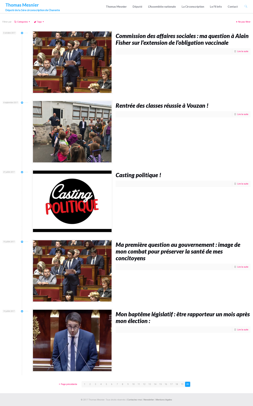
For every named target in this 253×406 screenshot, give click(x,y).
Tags (39, 21)
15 (160, 384)
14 (155, 384)
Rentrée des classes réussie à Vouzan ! (162, 105)
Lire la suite (242, 51)
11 (139, 384)
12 (144, 384)
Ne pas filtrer (244, 21)
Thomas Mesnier (32, 6)
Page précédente (69, 384)
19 (182, 384)
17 (171, 384)
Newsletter (149, 399)
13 (149, 384)
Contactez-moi (134, 399)
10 (133, 384)
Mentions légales (164, 399)
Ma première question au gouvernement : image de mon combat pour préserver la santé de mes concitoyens (178, 251)
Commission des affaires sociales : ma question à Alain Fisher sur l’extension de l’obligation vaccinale (182, 39)
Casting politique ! (138, 174)
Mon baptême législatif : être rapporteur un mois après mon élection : (183, 317)
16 (166, 384)
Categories (22, 21)
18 (177, 384)
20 (187, 384)
